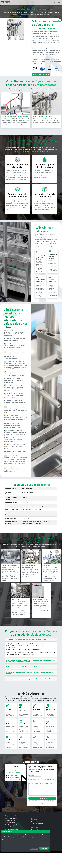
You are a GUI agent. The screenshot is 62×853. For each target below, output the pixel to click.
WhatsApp (10, 772)
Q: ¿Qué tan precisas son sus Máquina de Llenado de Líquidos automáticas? (27, 667)
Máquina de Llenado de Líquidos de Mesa (15, 116)
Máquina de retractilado (40, 599)
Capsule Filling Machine (11, 818)
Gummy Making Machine (11, 829)
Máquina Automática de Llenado (43, 116)
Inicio (2, 16)
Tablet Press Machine (10, 820)
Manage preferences (7, 839)
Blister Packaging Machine (12, 825)
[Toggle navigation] (59, 2)
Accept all (44, 848)
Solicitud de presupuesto (41, 74)
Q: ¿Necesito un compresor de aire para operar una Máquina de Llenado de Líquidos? (30, 679)
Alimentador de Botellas (9, 565)
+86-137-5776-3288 (12, 775)
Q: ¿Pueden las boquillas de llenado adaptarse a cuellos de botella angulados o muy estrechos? (30, 672)
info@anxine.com (12, 770)
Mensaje (17, 772)
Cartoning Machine (10, 827)
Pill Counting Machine (10, 822)
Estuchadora (16, 599)
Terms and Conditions (37, 823)
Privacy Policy (35, 821)
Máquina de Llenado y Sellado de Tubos (29, 566)
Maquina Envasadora (11, 16)
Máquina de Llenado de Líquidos (16, 385)
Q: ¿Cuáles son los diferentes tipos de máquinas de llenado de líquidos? (26, 639)
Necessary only (34, 848)
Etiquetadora (47, 565)
